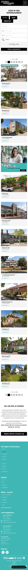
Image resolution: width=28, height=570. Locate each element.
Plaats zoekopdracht (14, 49)
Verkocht (7, 21)
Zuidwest (4, 499)
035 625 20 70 (6, 520)
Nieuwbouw (4, 471)
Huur (3, 482)
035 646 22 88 (6, 531)
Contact (4, 459)
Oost (3, 504)
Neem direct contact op (14, 434)
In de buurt (4, 454)
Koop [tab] (5, 18)
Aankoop (4, 466)
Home (3, 449)
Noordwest (4, 497)
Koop (3, 479)
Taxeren (4, 468)
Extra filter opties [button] (14, 44)
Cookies (14, 562)
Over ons (4, 456)
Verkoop (4, 463)
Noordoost (4, 502)
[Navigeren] (25, 3)
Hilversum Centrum (6, 494)
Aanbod (4, 451)
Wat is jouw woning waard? (19, 567)
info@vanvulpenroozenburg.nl (9, 522)
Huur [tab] (13, 18)
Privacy (14, 563)
